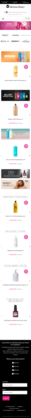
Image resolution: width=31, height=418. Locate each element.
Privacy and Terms (14, 408)
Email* (4, 389)
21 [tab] (12, 128)
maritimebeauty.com (8, 410)
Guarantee (16, 2)
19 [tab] (24, 126)
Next (30, 76)
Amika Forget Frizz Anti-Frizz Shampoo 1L (15, 80)
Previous (1, 76)
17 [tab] (19, 126)
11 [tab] (4, 126)
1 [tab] (5, 89)
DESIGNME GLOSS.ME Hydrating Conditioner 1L (15, 285)
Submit (6, 398)
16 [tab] (17, 126)
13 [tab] (9, 126)
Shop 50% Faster (26, 2)
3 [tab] (10, 89)
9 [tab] (25, 89)
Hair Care (16, 362)
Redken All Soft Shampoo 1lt (15, 119)
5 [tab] (15, 89)
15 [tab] (14, 126)
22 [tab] (14, 128)
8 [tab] (23, 89)
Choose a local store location (16, 14)
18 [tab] (22, 126)
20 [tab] (27, 126)
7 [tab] (20, 89)
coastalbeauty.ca (21, 410)
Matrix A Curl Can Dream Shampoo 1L (15, 216)
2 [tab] (8, 89)
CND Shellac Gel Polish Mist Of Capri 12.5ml (15, 320)
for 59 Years (5, 2)
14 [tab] (12, 126)
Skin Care (16, 366)
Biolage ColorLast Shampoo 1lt (15, 250)
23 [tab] (17, 128)
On (6, 12)
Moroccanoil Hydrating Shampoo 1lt (15, 159)
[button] (2, 25)
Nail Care (16, 370)
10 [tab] (27, 123)
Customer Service (10, 406)
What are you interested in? (15, 359)
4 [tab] (13, 89)
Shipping (20, 406)
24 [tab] (19, 128)
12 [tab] (7, 126)
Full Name (5, 381)
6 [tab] (18, 89)
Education (16, 373)
